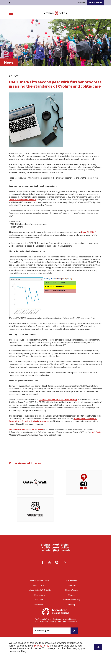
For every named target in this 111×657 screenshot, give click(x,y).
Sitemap (71, 604)
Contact (71, 595)
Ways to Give (39, 595)
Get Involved (71, 581)
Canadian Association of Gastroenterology (58, 399)
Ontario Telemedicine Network (22, 200)
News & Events (71, 590)
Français (81, 2)
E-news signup (42, 630)
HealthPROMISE (88, 232)
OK (98, 647)
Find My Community (71, 600)
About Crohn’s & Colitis (39, 581)
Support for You (39, 585)
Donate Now (95, 2)
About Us (72, 585)
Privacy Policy (41, 645)
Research (39, 600)
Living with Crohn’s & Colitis (39, 590)
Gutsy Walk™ (39, 604)
